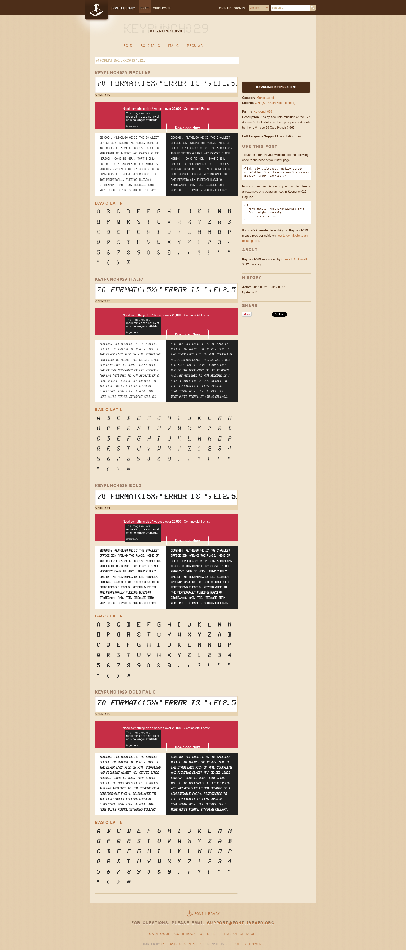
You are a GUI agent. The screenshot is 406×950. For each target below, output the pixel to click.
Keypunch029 (263, 111)
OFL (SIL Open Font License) (275, 102)
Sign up (225, 8)
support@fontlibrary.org (241, 923)
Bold (127, 45)
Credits (208, 933)
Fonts (145, 8)
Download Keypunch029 (276, 87)
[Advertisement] (271, 51)
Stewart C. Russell (294, 259)
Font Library (207, 913)
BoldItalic (150, 45)
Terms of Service (237, 933)
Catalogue (160, 933)
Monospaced (265, 97)
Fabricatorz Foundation (181, 944)
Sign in (239, 8)
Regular (195, 45)
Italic (173, 45)
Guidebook (162, 8)
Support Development (244, 944)
